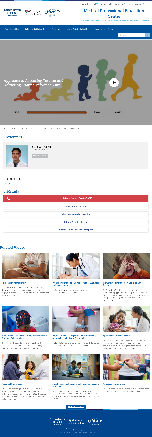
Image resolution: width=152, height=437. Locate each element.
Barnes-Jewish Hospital (86, 4)
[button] (114, 82)
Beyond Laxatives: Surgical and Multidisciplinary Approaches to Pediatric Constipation (74, 336)
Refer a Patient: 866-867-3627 (77, 198)
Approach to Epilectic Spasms (116, 335)
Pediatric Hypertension (12, 384)
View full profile (39, 156)
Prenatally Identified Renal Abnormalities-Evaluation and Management (76, 284)
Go (147, 35)
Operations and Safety (104, 29)
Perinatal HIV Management (14, 283)
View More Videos (76, 407)
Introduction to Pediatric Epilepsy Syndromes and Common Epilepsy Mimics (24, 336)
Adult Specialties (12, 29)
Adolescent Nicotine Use (114, 384)
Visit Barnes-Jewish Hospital (76, 214)
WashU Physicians (135, 4)
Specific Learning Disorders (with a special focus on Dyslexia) (75, 385)
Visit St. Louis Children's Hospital (76, 229)
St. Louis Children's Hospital (112, 4)
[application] (76, 82)
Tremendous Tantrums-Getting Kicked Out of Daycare (123, 284)
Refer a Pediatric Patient (76, 29)
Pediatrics (56, 29)
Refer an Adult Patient (34, 29)
